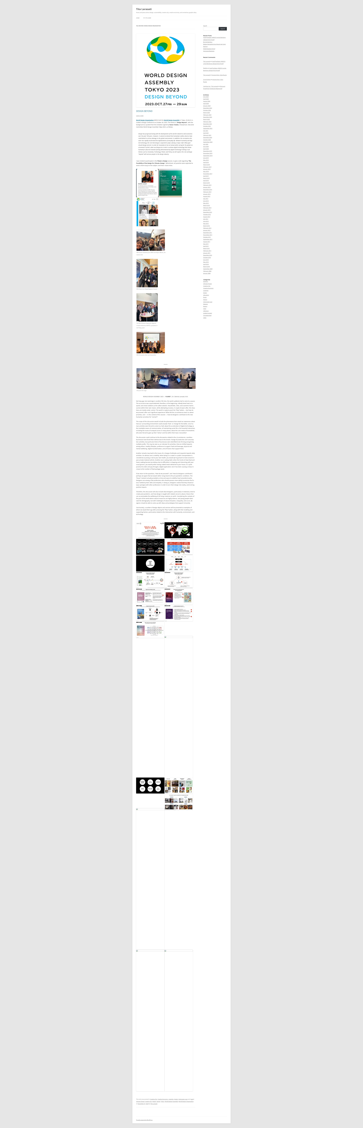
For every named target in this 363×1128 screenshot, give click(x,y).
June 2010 (206, 260)
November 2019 (207, 153)
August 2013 (206, 196)
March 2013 (206, 205)
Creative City (153, 1099)
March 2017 (206, 178)
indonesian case (182, 1099)
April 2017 (206, 176)
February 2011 (207, 251)
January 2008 (206, 273)
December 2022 (207, 117)
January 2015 (206, 187)
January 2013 (206, 210)
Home (138, 18)
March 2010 (206, 266)
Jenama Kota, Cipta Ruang (219, 75)
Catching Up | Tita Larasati (210, 86)
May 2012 (206, 223)
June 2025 (206, 97)
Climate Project (207, 284)
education (206, 295)
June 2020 (206, 146)
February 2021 (207, 135)
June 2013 (206, 201)
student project (207, 313)
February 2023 (207, 115)
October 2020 (207, 140)
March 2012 (206, 226)
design (176, 1099)
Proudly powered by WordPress (144, 1120)
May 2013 (206, 203)
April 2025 (206, 99)
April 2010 (206, 264)
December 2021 (207, 124)
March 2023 (206, 112)
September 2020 (207, 142)
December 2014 (207, 189)
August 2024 (206, 101)
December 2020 (207, 137)
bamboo (205, 281)
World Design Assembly (171, 1101)
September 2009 (207, 269)
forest (205, 297)
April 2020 (206, 149)
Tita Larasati (144, 9)
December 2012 (207, 212)
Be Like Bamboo (207, 42)
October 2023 (207, 110)
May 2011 (206, 244)
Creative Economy (163, 1099)
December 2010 (207, 255)
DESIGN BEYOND (144, 111)
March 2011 (206, 248)
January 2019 (206, 169)
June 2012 (206, 221)
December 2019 (207, 151)
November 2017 (207, 174)
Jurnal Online (206, 79)
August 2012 (206, 217)
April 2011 (206, 246)
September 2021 (207, 128)
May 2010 (206, 262)
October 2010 (207, 257)
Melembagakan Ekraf (209, 49)
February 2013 (207, 208)
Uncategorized (207, 315)
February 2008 (207, 271)
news (204, 309)
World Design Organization (186, 1101)
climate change (140, 1101)
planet (158, 1101)
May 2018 (206, 171)
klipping (205, 304)
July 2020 (205, 144)
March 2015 (206, 183)
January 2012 (206, 230)
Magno (205, 306)
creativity (171, 1099)
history (205, 299)
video (204, 318)
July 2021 (205, 131)
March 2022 (206, 119)
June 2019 (206, 158)
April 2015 (206, 180)
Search (205, 26)
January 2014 (206, 194)
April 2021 (206, 133)
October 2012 (207, 214)
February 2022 (207, 121)
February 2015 (207, 185)
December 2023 (207, 108)
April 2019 (206, 162)
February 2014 (207, 192)
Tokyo (162, 1101)
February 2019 (207, 167)
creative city (148, 1101)
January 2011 (206, 253)
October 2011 (207, 237)
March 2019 (206, 165)
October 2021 (207, 126)
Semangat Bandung (208, 51)
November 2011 (207, 235)
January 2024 (206, 106)
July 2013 (205, 198)
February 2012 (207, 228)
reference (206, 311)
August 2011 (206, 242)
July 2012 (205, 219)
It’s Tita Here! (147, 18)
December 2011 (207, 232)
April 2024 (206, 103)
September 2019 (207, 155)
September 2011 (207, 239)
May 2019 (206, 160)
